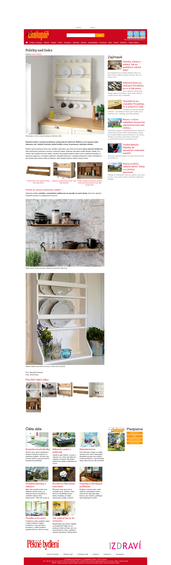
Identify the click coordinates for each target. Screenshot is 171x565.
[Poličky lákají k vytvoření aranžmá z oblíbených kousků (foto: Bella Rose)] (49, 389)
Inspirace (67, 43)
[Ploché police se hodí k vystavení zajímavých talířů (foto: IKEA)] (96, 389)
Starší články (134, 43)
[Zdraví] (125, 545)
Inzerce (96, 554)
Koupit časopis (135, 439)
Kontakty (107, 554)
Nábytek (39, 54)
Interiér (83, 43)
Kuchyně (103, 43)
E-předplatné (82, 554)
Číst (134, 436)
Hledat (99, 35)
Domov (92, 28)
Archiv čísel (135, 443)
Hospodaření (93, 43)
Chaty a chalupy (36, 43)
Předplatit (134, 433)
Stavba (46, 43)
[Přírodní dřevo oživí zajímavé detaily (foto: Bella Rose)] (81, 389)
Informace (120, 554)
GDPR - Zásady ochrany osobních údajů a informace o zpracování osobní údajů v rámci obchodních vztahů (85, 563)
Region (53, 43)
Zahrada (76, 43)
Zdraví (78, 28)
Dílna (60, 43)
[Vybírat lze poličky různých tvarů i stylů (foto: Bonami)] (65, 389)
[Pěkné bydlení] (43, 545)
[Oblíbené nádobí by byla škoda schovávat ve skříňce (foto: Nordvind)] (33, 389)
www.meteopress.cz (139, 39)
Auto (110, 43)
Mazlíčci (123, 43)
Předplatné (68, 554)
